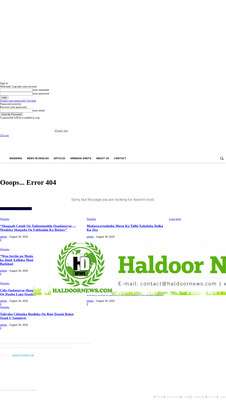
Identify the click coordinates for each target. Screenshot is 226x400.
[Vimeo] (219, 122)
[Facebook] (204, 122)
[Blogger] (3, 371)
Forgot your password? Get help (18, 100)
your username (41, 89)
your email (38, 110)
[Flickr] (21, 371)
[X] (214, 122)
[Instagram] (209, 122)
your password (41, 93)
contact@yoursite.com (23, 355)
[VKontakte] (39, 371)
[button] (222, 158)
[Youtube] (224, 122)
